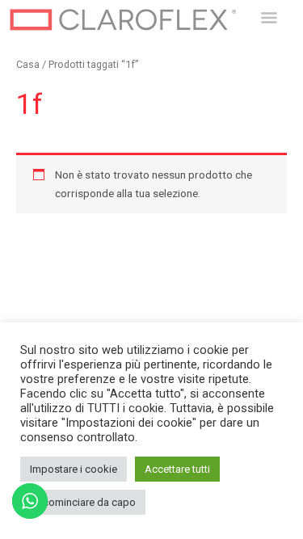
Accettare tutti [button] (177, 469)
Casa (28, 64)
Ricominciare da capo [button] (85, 502)
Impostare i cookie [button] (73, 469)
